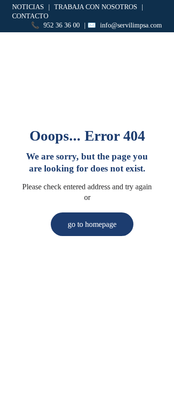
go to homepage (92, 224)
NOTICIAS (28, 7)
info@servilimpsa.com (131, 25)
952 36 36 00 (62, 25)
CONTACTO (30, 16)
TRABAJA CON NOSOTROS (95, 7)
